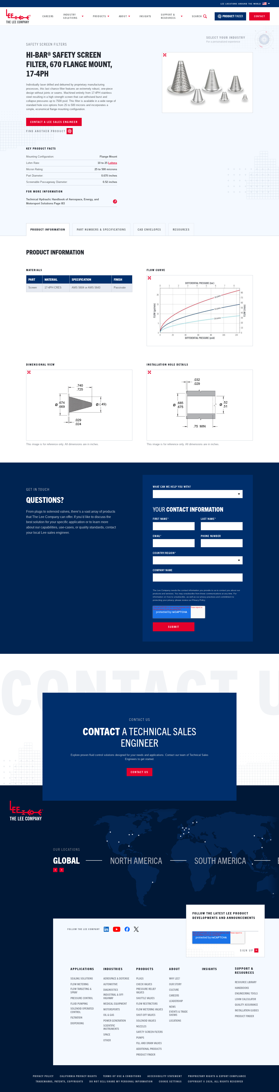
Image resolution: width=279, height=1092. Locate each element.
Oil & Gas (108, 1015)
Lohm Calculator (245, 999)
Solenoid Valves (146, 1020)
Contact (259, 16)
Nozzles (141, 1026)
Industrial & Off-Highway (113, 996)
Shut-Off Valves (145, 1015)
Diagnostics (110, 989)
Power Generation (114, 1020)
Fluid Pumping (79, 1003)
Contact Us (139, 772)
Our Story (175, 984)
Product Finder (145, 1054)
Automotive (110, 984)
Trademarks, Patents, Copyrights (59, 1081)
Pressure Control (81, 998)
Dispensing (77, 1023)
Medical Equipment (115, 1003)
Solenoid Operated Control (82, 1010)
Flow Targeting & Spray (81, 990)
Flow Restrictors (147, 1003)
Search (197, 16)
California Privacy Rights (78, 1076)
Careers (48, 16)
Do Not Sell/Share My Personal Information (121, 1081)
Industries (113, 969)
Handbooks (242, 988)
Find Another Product (46, 131)
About (123, 16)
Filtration (76, 1017)
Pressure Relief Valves (146, 990)
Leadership (176, 1001)
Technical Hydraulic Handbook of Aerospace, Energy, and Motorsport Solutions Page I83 (62, 201)
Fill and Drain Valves (149, 1043)
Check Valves (144, 984)
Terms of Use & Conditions (122, 1076)
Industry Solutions (70, 16)
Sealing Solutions (81, 978)
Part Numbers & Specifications (101, 229)
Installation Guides (247, 1010)
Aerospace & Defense (116, 978)
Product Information (47, 229)
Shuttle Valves (145, 998)
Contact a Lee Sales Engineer (54, 122)
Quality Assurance (246, 1004)
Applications (82, 969)
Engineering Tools (246, 993)
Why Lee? (174, 978)
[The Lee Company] (18, 16)
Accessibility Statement (164, 1076)
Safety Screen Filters (149, 1031)
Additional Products (149, 1048)
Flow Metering (79, 984)
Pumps (140, 1037)
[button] (55, 870)
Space (106, 1034)
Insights (145, 16)
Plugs (140, 978)
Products (99, 16)
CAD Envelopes (149, 229)
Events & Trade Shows (178, 1013)
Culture (174, 989)
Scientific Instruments (111, 1027)
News (172, 1006)
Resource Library (246, 982)
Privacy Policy (43, 1076)
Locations (175, 1020)
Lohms (112, 162)
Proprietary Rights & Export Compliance (217, 1076)
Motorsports (111, 1009)
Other (107, 1040)
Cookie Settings (170, 1081)
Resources (181, 229)
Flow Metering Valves (149, 1009)
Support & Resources (168, 16)
